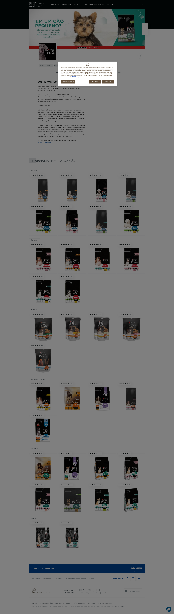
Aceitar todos (108, 81)
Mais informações (76, 76)
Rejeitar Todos (94, 81)
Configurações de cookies (68, 81)
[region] (87, 74)
